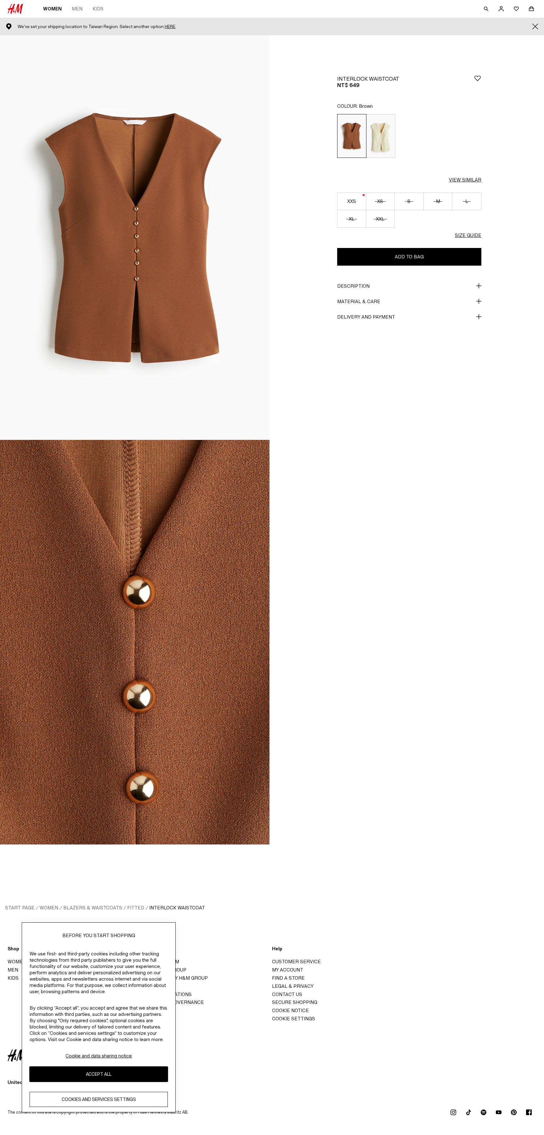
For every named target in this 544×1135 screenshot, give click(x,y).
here (170, 26)
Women (52, 8)
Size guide (468, 235)
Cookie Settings (293, 1018)
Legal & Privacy (293, 986)
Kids (98, 8)
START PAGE (20, 907)
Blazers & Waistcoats (92, 907)
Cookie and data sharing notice (98, 1055)
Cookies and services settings (99, 1099)
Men (77, 8)
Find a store (288, 978)
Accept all (98, 1074)
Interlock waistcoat (177, 907)
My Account (287, 969)
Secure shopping (294, 1002)
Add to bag (409, 256)
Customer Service (296, 961)
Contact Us (287, 994)
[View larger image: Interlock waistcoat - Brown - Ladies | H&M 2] (134, 642)
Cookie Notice (290, 1010)
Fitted (135, 907)
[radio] (351, 136)
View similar (465, 179)
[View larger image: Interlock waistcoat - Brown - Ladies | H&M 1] (134, 237)
